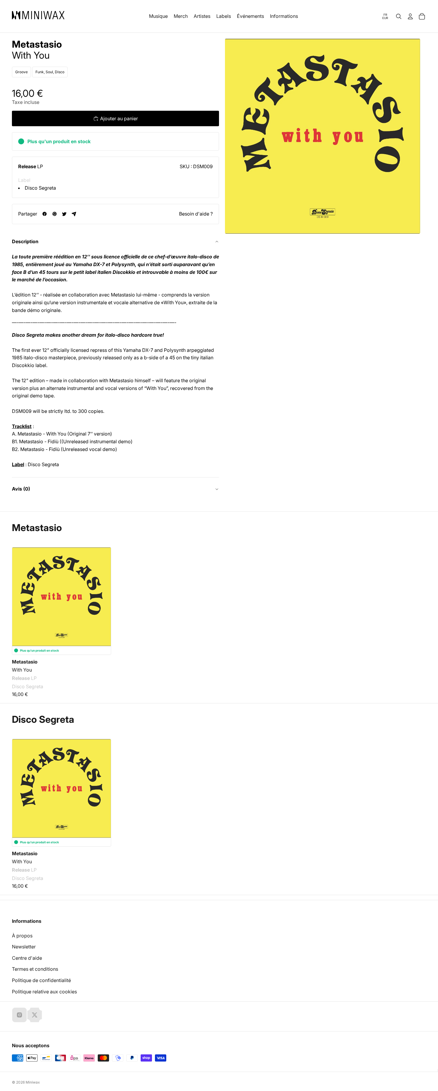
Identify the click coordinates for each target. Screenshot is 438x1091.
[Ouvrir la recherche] (398, 16)
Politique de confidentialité (41, 980)
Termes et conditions (35, 969)
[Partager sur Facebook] (44, 213)
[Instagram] (19, 1014)
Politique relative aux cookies (44, 992)
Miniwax (33, 1082)
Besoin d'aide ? (196, 214)
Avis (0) (21, 489)
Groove (21, 72)
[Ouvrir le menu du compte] (410, 16)
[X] (34, 1014)
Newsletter (24, 947)
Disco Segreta (40, 188)
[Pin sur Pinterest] (54, 213)
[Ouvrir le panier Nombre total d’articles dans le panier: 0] (422, 16)
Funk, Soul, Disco (49, 72)
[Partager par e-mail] (74, 213)
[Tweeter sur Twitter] (64, 213)
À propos (22, 936)
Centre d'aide (27, 958)
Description (25, 241)
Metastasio (37, 44)
